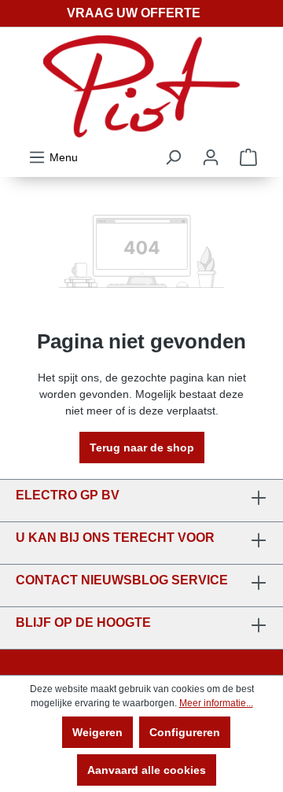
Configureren (184, 732)
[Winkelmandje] (248, 157)
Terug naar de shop (142, 447)
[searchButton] (173, 157)
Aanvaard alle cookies (146, 770)
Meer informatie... (216, 703)
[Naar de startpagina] (141, 86)
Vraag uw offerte (133, 13)
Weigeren (97, 732)
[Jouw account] (211, 157)
